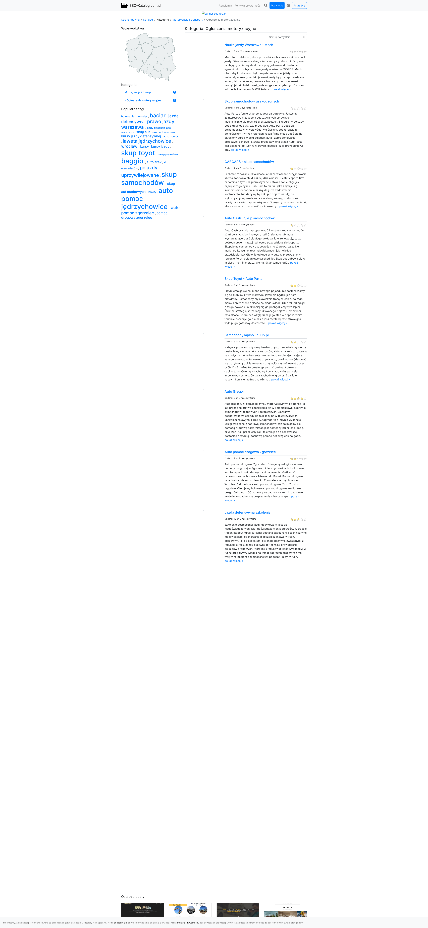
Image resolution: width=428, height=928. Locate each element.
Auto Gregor (234, 391)
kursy (145, 147)
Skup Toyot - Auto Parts (243, 279)
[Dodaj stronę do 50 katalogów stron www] (214, 13)
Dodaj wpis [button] (277, 5)
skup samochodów (149, 178)
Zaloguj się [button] (299, 5)
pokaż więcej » (282, 89)
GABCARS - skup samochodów (249, 162)
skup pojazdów (168, 154)
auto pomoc (171, 136)
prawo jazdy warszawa (147, 124)
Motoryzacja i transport (188, 19)
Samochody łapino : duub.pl (247, 335)
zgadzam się (120, 922)
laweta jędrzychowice (147, 141)
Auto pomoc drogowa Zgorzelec (250, 452)
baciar (158, 115)
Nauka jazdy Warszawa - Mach (249, 45)
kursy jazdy (160, 147)
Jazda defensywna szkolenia (248, 512)
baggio (133, 161)
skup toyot (139, 153)
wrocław (129, 146)
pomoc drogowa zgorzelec (144, 215)
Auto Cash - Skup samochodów (250, 218)
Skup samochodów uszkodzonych (252, 101)
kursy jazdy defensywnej (141, 136)
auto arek (154, 162)
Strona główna (130, 19)
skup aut (143, 132)
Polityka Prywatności (187, 922)
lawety (152, 192)
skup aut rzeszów (164, 132)
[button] (265, 6)
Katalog (148, 19)
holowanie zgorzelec (134, 116)
